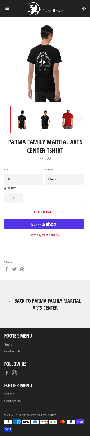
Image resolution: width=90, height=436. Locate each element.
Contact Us (12, 351)
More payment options (44, 235)
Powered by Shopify (43, 415)
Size (6, 169)
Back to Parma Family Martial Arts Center (47, 304)
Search (9, 344)
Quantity (10, 188)
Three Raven (22, 415)
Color (49, 169)
